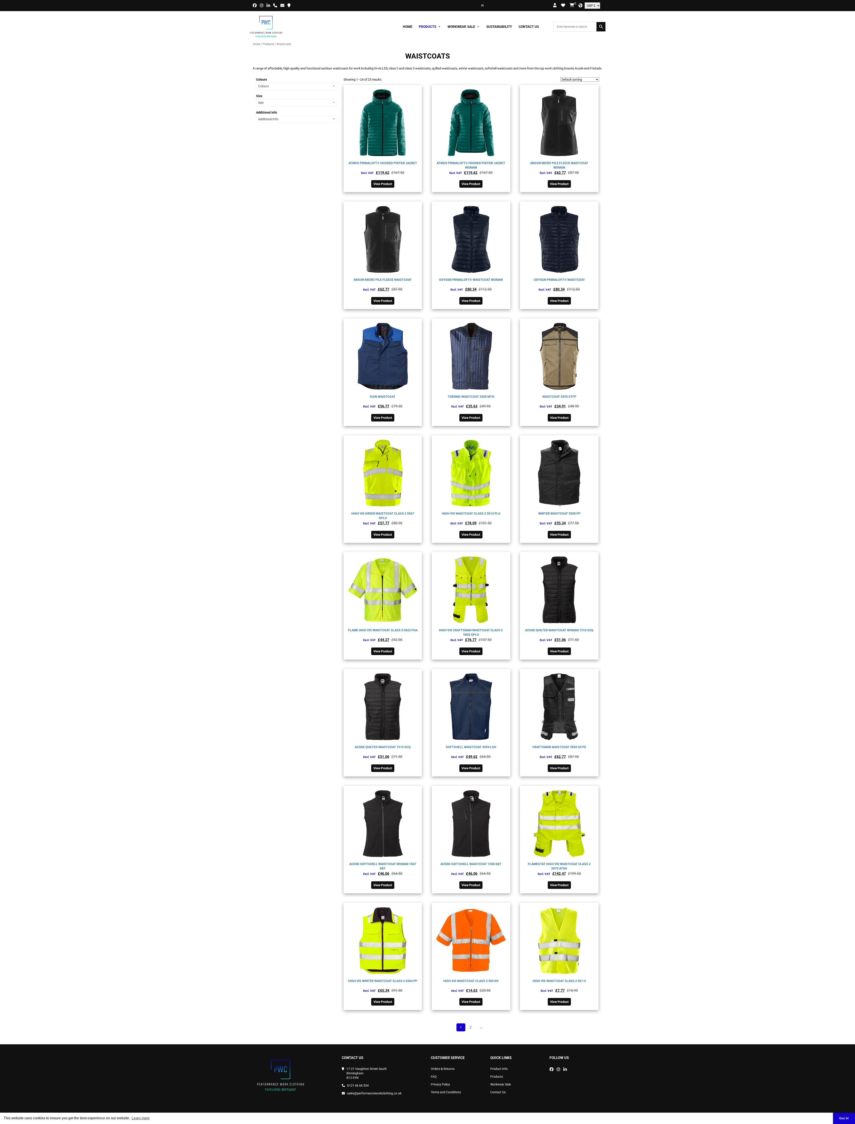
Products (427, 27)
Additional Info (266, 112)
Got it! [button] (844, 1118)
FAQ (434, 1076)
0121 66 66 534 (358, 1085)
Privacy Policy (440, 1084)
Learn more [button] (141, 1118)
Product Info (499, 1069)
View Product (382, 184)
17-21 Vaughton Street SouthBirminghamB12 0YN (366, 1073)
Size (259, 96)
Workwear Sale (461, 27)
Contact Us (529, 27)
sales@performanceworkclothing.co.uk (374, 1093)
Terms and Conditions (446, 1092)
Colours (261, 79)
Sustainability (499, 27)
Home (407, 27)
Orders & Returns (442, 1069)
